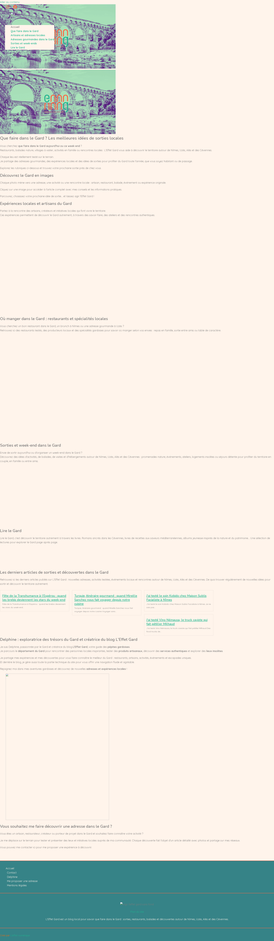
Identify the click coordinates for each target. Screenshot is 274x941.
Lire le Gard (18, 47)
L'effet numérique (20, 935)
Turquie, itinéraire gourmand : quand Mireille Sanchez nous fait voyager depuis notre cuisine (105, 600)
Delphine (12, 877)
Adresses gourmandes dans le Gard (32, 39)
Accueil (15, 27)
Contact (12, 872)
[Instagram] (8, 8)
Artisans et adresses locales (28, 35)
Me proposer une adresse (22, 881)
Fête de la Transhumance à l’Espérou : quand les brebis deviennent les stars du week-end (34, 598)
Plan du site (137, 911)
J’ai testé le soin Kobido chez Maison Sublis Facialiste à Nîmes (176, 598)
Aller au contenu (10, 2)
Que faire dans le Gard (24, 31)
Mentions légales (17, 885)
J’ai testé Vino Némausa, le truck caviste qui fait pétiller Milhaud (176, 622)
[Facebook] (15, 8)
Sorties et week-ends (24, 43)
